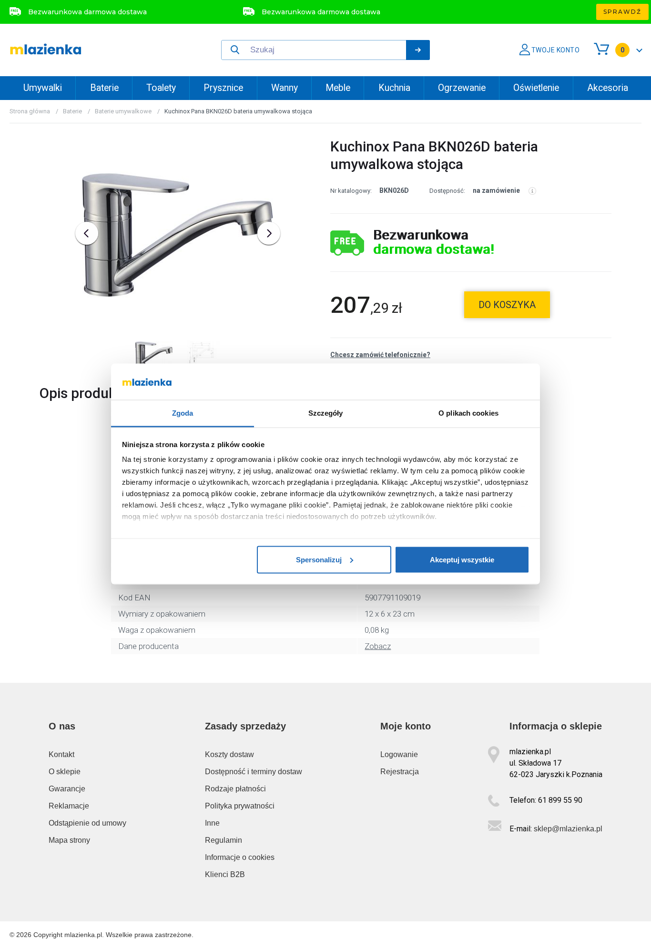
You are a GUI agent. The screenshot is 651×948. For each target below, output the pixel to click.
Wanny (284, 87)
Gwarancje (67, 789)
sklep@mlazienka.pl (568, 829)
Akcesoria (607, 87)
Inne (212, 823)
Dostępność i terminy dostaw (253, 772)
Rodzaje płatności (235, 789)
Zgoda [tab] (182, 413)
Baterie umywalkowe (123, 111)
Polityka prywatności (240, 806)
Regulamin (223, 840)
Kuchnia (394, 87)
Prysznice (223, 87)
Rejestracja (399, 772)
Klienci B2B (225, 874)
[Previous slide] (86, 233)
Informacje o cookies (240, 857)
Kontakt (61, 754)
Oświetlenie (536, 87)
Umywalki (42, 87)
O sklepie (65, 772)
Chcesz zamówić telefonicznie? (380, 355)
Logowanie (399, 754)
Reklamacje (69, 806)
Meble (338, 87)
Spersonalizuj (319, 559)
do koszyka (507, 304)
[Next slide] (268, 233)
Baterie (104, 87)
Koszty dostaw (229, 754)
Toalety (161, 87)
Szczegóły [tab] (325, 413)
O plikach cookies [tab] (468, 413)
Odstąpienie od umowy (87, 823)
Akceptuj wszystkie (462, 559)
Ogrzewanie (462, 87)
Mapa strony (69, 840)
